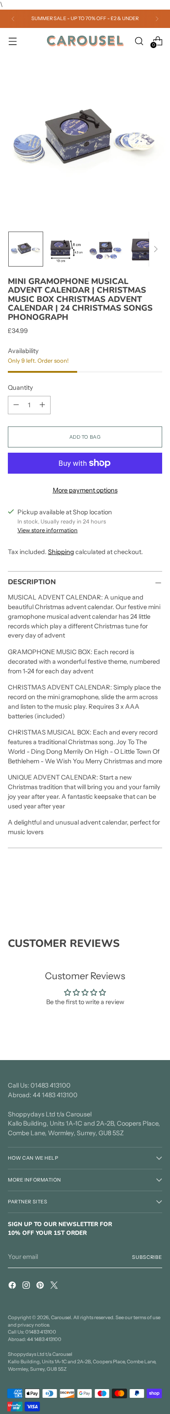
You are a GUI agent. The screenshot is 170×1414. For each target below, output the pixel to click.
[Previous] (13, 19)
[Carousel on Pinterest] (41, 1287)
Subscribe (147, 1257)
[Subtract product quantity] (16, 405)
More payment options (85, 490)
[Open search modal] (139, 41)
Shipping (61, 552)
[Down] (155, 249)
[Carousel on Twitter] (55, 1287)
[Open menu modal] (12, 41)
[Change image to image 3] (105, 249)
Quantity (20, 388)
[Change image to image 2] (65, 249)
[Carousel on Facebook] (13, 1287)
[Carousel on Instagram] (27, 1287)
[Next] (157, 19)
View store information (47, 530)
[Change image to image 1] (25, 249)
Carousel (61, 1317)
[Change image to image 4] (146, 249)
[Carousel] (85, 41)
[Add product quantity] (42, 405)
